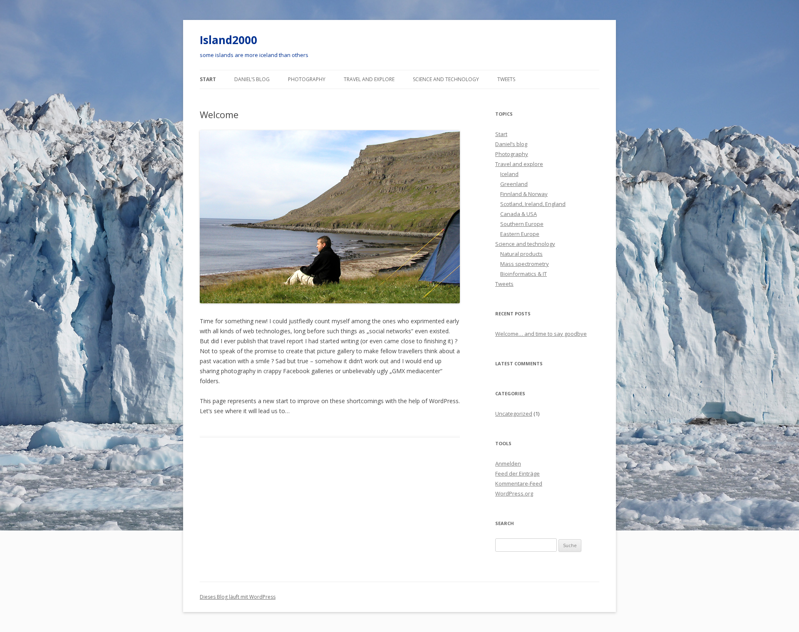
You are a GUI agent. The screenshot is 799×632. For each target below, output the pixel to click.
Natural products (521, 254)
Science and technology (446, 79)
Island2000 (228, 39)
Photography (306, 79)
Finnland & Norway (524, 194)
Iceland (509, 174)
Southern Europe (521, 224)
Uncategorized (513, 413)
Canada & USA (518, 214)
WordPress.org (514, 493)
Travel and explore (369, 79)
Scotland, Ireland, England (533, 204)
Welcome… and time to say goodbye (541, 333)
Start (208, 79)
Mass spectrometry (524, 264)
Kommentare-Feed (518, 483)
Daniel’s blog (252, 79)
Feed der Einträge (517, 473)
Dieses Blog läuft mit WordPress (237, 596)
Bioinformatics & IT (523, 274)
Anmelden (508, 463)
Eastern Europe (519, 234)
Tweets (506, 79)
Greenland (514, 184)
